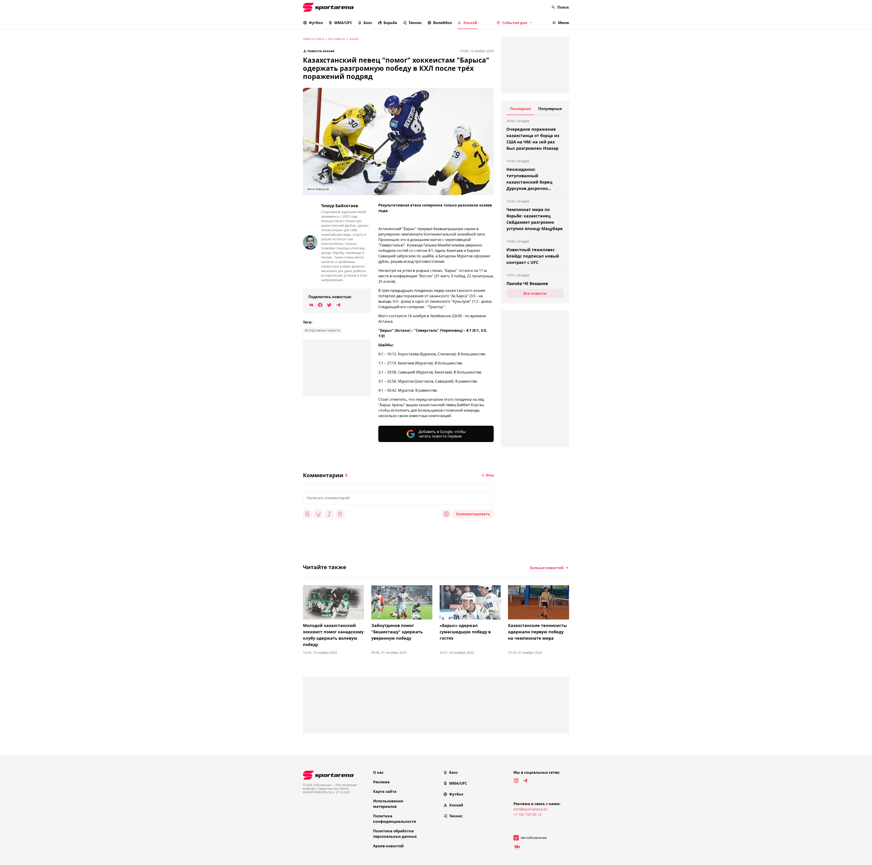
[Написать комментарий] (398, 498)
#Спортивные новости (322, 330)
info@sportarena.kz (530, 809)
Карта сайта (384, 791)
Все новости (336, 39)
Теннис (415, 22)
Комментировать (473, 513)
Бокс (368, 22)
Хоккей (470, 22)
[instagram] (516, 780)
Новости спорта (313, 39)
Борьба (390, 22)
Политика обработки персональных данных (395, 833)
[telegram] (525, 780)
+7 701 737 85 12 (527, 814)
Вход (490, 475)
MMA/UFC (343, 22)
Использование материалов (388, 804)
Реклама (381, 781)
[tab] (520, 110)
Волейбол (442, 22)
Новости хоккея (320, 51)
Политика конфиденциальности (394, 818)
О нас (378, 772)
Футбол (316, 22)
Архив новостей (388, 845)
